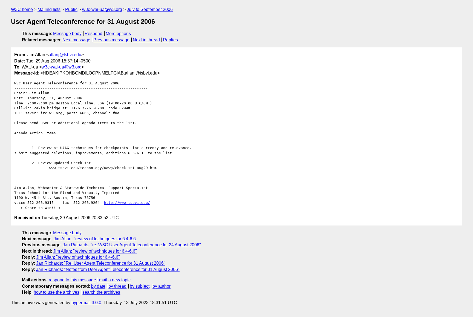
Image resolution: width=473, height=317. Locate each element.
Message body (67, 33)
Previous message (111, 40)
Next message (76, 40)
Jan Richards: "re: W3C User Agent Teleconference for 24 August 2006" (132, 244)
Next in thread (146, 40)
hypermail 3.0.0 (86, 302)
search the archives (101, 292)
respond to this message (72, 280)
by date (98, 286)
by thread (117, 286)
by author (161, 286)
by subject (139, 286)
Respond (93, 33)
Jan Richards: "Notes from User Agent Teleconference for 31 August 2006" (108, 269)
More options (118, 33)
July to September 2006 (150, 9)
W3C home (22, 9)
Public (71, 9)
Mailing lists (49, 9)
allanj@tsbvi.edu (65, 54)
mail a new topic (115, 280)
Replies (170, 40)
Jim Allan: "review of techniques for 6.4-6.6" (95, 238)
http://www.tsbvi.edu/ (127, 203)
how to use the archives (56, 292)
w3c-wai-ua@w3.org (102, 9)
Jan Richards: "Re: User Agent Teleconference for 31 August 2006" (100, 263)
